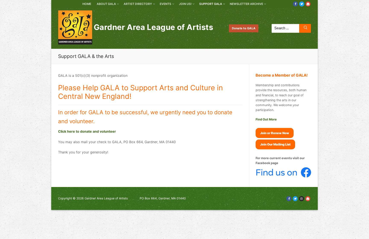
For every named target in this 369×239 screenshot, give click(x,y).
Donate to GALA (244, 28)
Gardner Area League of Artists (153, 27)
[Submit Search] (305, 28)
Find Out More (266, 119)
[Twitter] (301, 3)
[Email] (308, 3)
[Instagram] (301, 198)
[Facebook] (295, 3)
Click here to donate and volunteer (87, 131)
